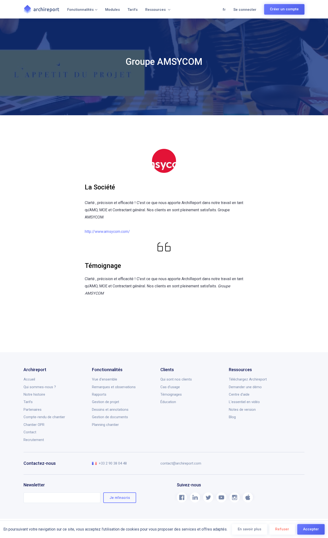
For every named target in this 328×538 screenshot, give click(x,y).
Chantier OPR (34, 425)
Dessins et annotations (110, 409)
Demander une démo (245, 387)
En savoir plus (249, 529)
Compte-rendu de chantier (44, 417)
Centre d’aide (239, 394)
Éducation (168, 402)
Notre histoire (34, 394)
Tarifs (133, 9)
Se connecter (244, 9)
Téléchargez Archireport (248, 379)
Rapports (99, 394)
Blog (232, 417)
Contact (30, 432)
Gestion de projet (105, 402)
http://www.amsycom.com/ (107, 231)
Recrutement (34, 440)
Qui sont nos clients (176, 379)
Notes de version (242, 409)
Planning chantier (105, 425)
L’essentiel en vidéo (244, 402)
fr (224, 9)
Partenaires (33, 409)
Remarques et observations (114, 387)
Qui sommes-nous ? (40, 387)
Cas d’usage (170, 387)
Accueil (29, 379)
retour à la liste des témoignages (58, 338)
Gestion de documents (110, 417)
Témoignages (171, 394)
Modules (112, 9)
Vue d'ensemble (104, 379)
